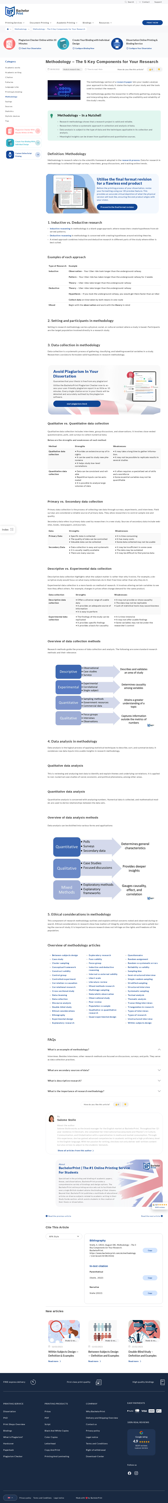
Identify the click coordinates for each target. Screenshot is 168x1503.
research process (131, 160)
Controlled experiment (64, 979)
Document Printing (39, 22)
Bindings (87, 22)
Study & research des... (72, 69)
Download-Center (95, 1456)
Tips (7, 121)
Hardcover (8, 1443)
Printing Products (56, 1403)
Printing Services (13, 22)
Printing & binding (13, 92)
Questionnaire (135, 955)
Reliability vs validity (138, 967)
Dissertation (9, 1411)
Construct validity (61, 971)
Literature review (98, 982)
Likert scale (95, 978)
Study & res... (71, 1341)
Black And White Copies (57, 1430)
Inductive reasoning (60, 228)
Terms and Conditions (97, 1443)
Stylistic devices (12, 116)
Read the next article (150, 1216)
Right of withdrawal (96, 1450)
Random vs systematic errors (143, 963)
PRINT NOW (152, 22)
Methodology (11, 97)
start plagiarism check (77, 403)
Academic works (12, 67)
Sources (8, 106)
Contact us (91, 1424)
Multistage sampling (99, 990)
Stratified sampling (137, 983)
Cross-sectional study (63, 991)
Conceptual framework (64, 967)
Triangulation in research (141, 1007)
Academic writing (13, 72)
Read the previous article (59, 1216)
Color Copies (51, 1437)
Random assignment (138, 959)
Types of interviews (138, 1011)
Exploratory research (100, 955)
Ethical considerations (63, 1011)
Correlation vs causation (64, 983)
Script (48, 1424)
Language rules (12, 87)
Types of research (137, 1015)
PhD (5, 1418)
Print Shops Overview (14, 1424)
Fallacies (9, 82)
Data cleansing (59, 995)
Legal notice (92, 1437)
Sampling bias (135, 971)
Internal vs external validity (103, 974)
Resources (104, 22)
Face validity (95, 959)
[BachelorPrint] (17, 16)
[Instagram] (136, 1473)
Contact (146, 2)
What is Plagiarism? (13, 1437)
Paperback (8, 1450)
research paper (124, 82)
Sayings (8, 101)
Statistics (9, 111)
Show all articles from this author (75, 1150)
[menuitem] (9, 1498)
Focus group (95, 963)
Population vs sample (100, 1006)
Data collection (60, 999)
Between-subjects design (65, 955)
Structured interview (139, 987)
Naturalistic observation (101, 994)
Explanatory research (63, 1023)
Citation (9, 77)
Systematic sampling (138, 991)
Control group (59, 975)
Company (91, 1403)
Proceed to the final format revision (117, 207)
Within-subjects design (140, 1023)
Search (131, 2)
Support (158, 2)
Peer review (95, 1002)
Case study (57, 959)
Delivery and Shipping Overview (102, 1418)
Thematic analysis (137, 999)
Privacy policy (93, 1430)
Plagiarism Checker (12, 1456)
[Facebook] (129, 1473)
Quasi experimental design (102, 1016)
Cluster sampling (60, 963)
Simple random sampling (140, 979)
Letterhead (50, 1443)
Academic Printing (66, 22)
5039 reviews (141, 1445)
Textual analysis (136, 995)
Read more (53, 1361)
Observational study (99, 998)
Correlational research (64, 987)
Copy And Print (52, 1450)
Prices (48, 1411)
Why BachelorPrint (95, 1411)
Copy (150, 1250)
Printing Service (13, 1403)
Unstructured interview (140, 1019)
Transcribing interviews (140, 1003)
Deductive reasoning (60, 235)
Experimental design (62, 1019)
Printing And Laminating (57, 1456)
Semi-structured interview (142, 975)
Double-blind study (62, 1007)
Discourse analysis (61, 1003)
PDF (47, 1418)
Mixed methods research (102, 986)
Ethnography (58, 1015)
